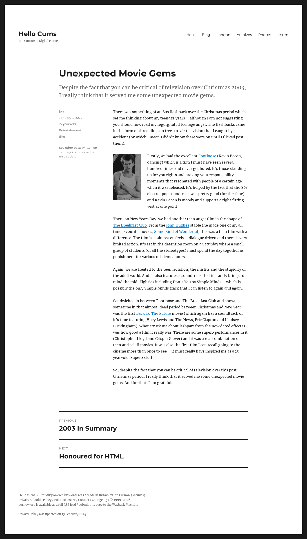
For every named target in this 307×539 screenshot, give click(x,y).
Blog (206, 35)
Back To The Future (153, 313)
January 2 (66, 152)
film (62, 136)
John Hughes (177, 225)
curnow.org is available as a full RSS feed (47, 505)
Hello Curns (38, 34)
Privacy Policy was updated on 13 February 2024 (52, 514)
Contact (83, 500)
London (223, 35)
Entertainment (70, 130)
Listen (282, 35)
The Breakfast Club (130, 225)
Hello (191, 35)
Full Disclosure (65, 500)
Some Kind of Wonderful (176, 231)
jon (61, 111)
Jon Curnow (121, 495)
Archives (244, 35)
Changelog (99, 500)
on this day (67, 156)
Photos (264, 35)
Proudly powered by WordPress (62, 495)
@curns (138, 495)
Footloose (207, 156)
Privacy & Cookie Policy (35, 500)
